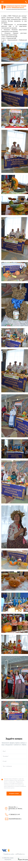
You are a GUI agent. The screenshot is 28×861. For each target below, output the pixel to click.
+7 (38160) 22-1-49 (26, 2)
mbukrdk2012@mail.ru (15, 819)
